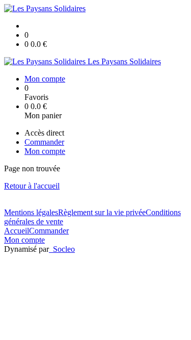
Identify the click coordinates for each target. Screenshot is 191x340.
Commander (49, 230)
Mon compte (24, 240)
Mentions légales (31, 212)
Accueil (16, 230)
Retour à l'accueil (32, 185)
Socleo (64, 249)
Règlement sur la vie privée (102, 212)
